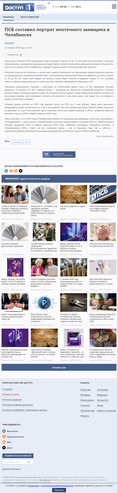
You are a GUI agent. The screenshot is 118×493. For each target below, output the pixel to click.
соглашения (33, 485)
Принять (59, 489)
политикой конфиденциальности (57, 485)
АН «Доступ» (45, 480)
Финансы (9, 43)
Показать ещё (59, 367)
